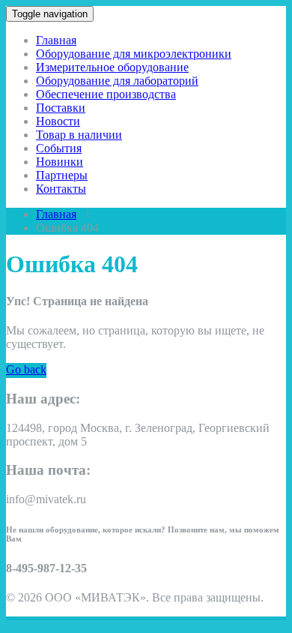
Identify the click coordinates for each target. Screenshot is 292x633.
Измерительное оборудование (112, 67)
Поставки (60, 107)
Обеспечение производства (106, 94)
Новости (58, 121)
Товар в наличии (79, 134)
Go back (26, 369)
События (59, 148)
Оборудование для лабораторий (117, 80)
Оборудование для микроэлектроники (133, 53)
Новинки (59, 161)
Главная (56, 40)
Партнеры (62, 175)
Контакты (61, 188)
